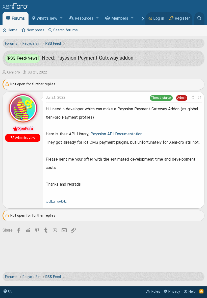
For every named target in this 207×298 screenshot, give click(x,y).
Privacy (174, 291)
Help (192, 291)
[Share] (192, 97)
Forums (18, 19)
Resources (84, 19)
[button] (61, 18)
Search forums (65, 30)
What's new (47, 19)
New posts (35, 30)
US (10, 291)
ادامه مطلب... (57, 201)
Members (119, 19)
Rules (155, 291)
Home (12, 30)
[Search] (199, 18)
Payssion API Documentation (116, 134)
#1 (199, 98)
